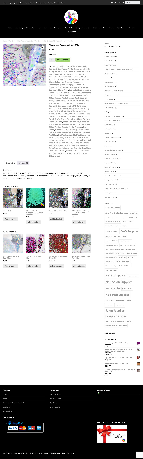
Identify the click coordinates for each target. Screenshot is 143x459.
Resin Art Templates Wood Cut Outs (25, 28)
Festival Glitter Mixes (58, 106)
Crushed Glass (109, 86)
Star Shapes (61, 153)
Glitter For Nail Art (68, 119)
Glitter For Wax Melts (111, 257)
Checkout (38, 3)
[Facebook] (112, 2)
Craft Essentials (71, 31)
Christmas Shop (110, 74)
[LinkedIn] (123, 2)
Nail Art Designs (79, 132)
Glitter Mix (74, 124)
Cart (44, 3)
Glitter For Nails (83, 119)
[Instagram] (119, 2)
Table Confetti (109, 184)
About (21, 3)
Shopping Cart (55, 407)
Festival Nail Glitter (77, 108)
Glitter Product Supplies (58, 127)
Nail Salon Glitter (76, 137)
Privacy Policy (7, 411)
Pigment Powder (110, 154)
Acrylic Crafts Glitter (69, 74)
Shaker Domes (109, 171)
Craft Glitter (85, 93)
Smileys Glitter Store (70, 148)
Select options (56, 266)
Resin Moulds (109, 163)
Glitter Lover (63, 124)
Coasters (107, 78)
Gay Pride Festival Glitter (127, 245)
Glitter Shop (42, 28)
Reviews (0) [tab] (23, 163)
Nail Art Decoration (55, 28)
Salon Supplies (55, 148)
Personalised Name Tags (113, 150)
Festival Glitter (59, 103)
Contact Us (6, 407)
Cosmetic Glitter (75, 90)
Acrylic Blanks (69, 28)
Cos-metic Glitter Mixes (58, 90)
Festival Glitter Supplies (58, 108)
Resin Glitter (54, 145)
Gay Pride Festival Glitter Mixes (114, 249)
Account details (29, 3)
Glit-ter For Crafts (76, 114)
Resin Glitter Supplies (68, 145)
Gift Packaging (109, 108)
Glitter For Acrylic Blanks (71, 116)
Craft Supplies (81, 98)
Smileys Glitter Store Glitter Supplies (116, 325)
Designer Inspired (110, 95)
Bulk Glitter (108, 217)
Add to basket (63, 60)
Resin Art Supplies (82, 143)
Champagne (77, 82)
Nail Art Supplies (115, 275)
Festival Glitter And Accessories (21, 41)
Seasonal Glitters (108, 28)
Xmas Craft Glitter (74, 153)
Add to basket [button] (10, 219)
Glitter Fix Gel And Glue (112, 120)
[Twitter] (116, 2)
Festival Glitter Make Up (76, 103)
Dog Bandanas (109, 99)
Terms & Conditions (56, 398)
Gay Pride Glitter (61, 114)
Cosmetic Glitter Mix (71, 93)
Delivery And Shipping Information (14, 403)
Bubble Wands (109, 65)
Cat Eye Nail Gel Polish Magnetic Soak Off (118, 69)
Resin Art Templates (111, 159)
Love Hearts (85, 69)
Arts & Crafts (109, 61)
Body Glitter (80, 79)
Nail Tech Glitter (80, 140)
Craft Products (68, 98)
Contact (50, 3)
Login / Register (13, 3)
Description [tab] (10, 163)
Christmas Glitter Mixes (67, 66)
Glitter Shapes (121, 28)
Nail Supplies (67, 140)
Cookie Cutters (109, 82)
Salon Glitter (83, 145)
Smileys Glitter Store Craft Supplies (118, 321)
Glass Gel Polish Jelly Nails (113, 116)
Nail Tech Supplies (117, 294)
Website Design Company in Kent (54, 453)
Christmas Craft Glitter (58, 87)
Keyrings (107, 133)
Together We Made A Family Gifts (115, 188)
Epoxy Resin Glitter (57, 100)
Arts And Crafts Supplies (116, 213)
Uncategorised (109, 193)
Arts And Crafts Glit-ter (64, 77)
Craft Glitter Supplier (73, 95)
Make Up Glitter (76, 130)
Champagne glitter (57, 85)
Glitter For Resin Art (71, 122)
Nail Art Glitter (124, 266)
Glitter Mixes (73, 69)
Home (5, 3)
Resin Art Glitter (67, 143)
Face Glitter (70, 100)
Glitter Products (75, 127)
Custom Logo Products (112, 91)
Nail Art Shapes (79, 135)
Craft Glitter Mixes (56, 95)
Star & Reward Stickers (112, 176)
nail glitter (64, 137)
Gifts (106, 112)
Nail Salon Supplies (118, 282)
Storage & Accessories (82, 28)
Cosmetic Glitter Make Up (112, 221)
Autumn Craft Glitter (65, 79)
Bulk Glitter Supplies (63, 82)
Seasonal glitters (110, 167)
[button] (42, 47)
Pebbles (107, 146)
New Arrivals (96, 28)
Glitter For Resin (55, 122)
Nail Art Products (65, 135)
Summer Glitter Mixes (75, 71)
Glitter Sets (132, 28)
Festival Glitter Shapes (44, 41)
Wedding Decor (110, 197)
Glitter (87, 114)
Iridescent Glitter (62, 130)
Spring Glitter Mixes (57, 71)
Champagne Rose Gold (74, 85)
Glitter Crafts (54, 116)
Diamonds (82, 66)
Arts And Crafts (112, 207)
